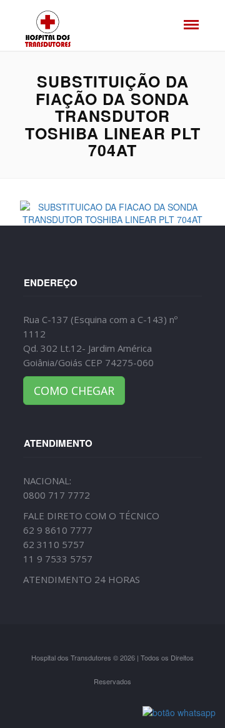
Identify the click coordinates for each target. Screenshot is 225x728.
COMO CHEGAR (74, 390)
